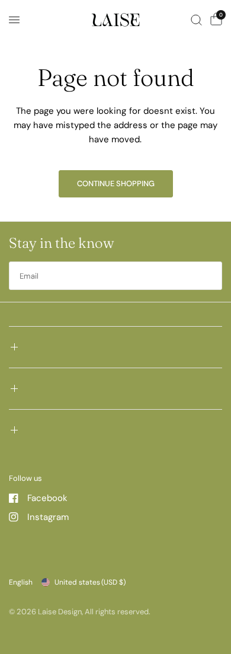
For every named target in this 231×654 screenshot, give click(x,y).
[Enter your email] (210, 275)
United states (90, 582)
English (21, 582)
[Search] (196, 20)
